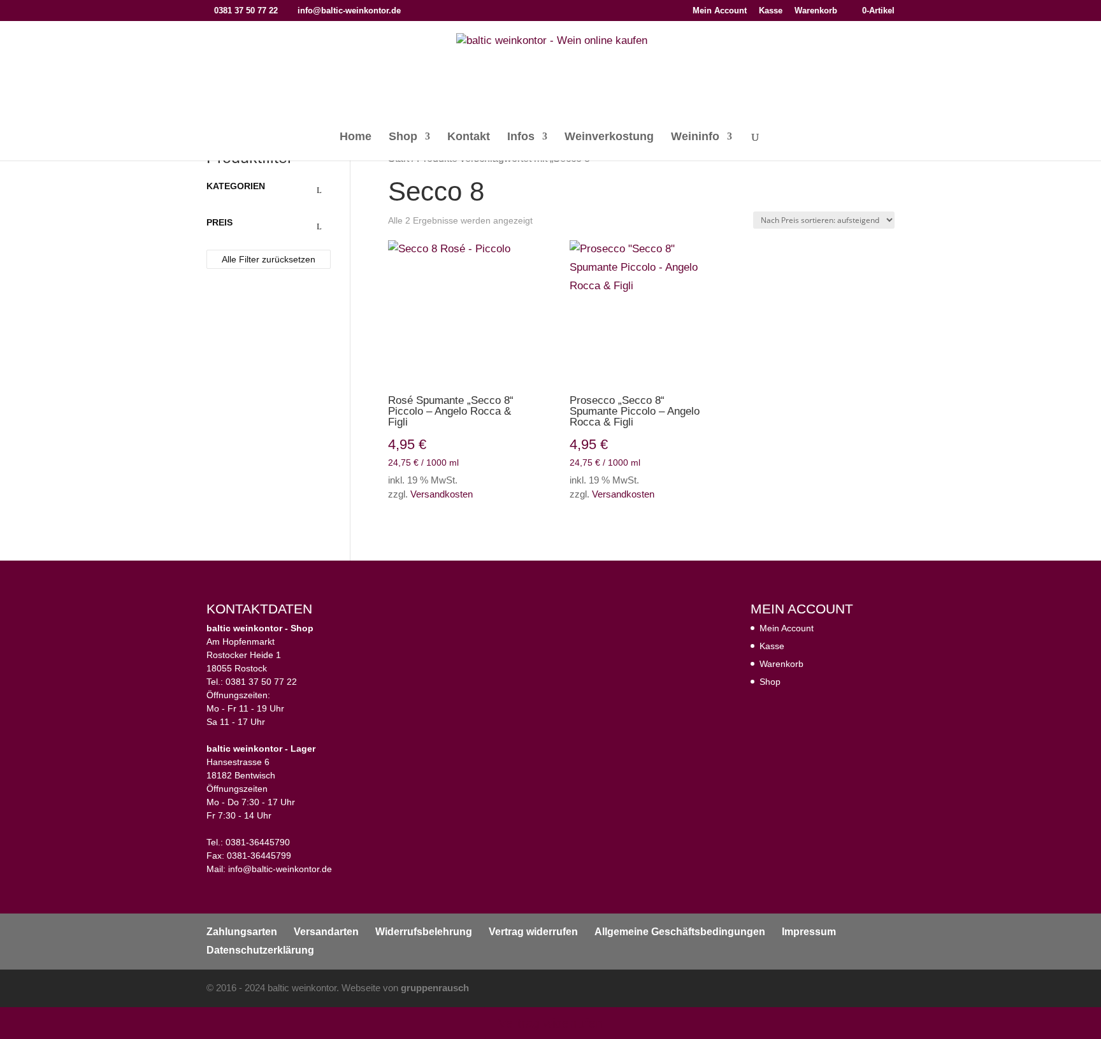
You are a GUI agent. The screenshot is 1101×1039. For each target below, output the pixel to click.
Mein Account (720, 10)
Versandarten (326, 931)
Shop (403, 137)
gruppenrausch (435, 987)
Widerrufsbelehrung (423, 931)
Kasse (770, 10)
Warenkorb (816, 10)
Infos (521, 137)
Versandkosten (441, 494)
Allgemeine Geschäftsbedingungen (679, 931)
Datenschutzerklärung (260, 950)
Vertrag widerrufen (533, 931)
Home (355, 137)
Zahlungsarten (241, 931)
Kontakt (468, 137)
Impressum (809, 931)
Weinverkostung (609, 137)
